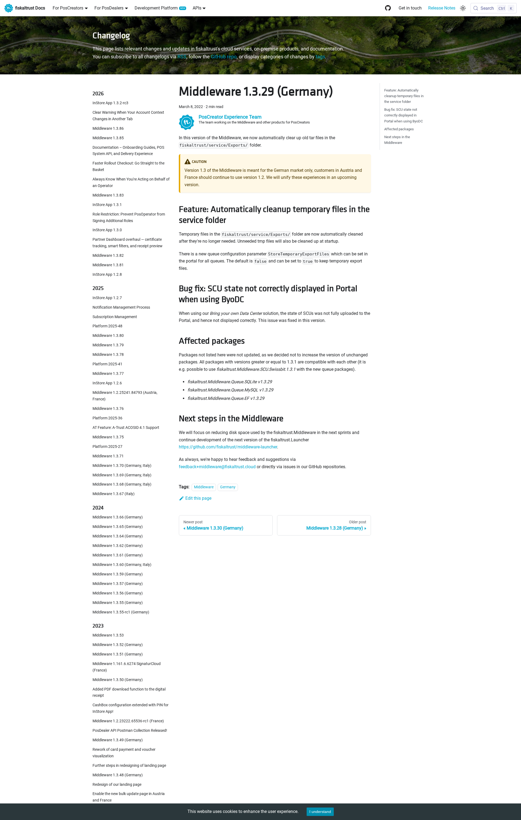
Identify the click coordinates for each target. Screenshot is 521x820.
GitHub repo (224, 56)
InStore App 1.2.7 (107, 297)
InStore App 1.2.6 (107, 383)
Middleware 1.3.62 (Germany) (118, 545)
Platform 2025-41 (107, 364)
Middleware (204, 487)
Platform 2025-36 (107, 418)
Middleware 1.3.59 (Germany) (118, 574)
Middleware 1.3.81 (108, 265)
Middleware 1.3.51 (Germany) (118, 654)
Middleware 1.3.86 (108, 128)
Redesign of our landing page (117, 784)
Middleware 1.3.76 (108, 408)
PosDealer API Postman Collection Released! (130, 730)
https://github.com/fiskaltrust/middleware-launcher (228, 446)
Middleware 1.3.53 (108, 635)
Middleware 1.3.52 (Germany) (118, 644)
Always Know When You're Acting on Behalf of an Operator (131, 182)
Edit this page (198, 498)
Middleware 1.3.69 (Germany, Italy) (122, 475)
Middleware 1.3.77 (108, 373)
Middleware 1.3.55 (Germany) (118, 602)
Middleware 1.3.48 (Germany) (118, 774)
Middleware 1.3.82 (108, 255)
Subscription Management (115, 316)
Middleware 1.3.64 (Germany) (118, 536)
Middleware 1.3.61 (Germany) (118, 555)
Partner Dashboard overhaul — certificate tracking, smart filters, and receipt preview (128, 242)
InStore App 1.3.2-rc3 (110, 103)
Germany (228, 487)
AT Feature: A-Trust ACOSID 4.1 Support (126, 427)
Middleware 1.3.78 (108, 354)
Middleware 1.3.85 (108, 137)
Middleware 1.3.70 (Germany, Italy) (122, 465)
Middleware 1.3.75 (108, 437)
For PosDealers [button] (108, 8)
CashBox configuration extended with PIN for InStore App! (131, 708)
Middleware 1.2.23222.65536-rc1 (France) (128, 721)
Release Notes (441, 8)
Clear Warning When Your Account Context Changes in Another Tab (128, 115)
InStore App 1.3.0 (107, 230)
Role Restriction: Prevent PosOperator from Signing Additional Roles (129, 217)
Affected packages (399, 129)
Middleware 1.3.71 (108, 456)
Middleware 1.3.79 (108, 345)
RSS (181, 56)
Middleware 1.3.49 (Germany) (118, 740)
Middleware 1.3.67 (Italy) (114, 494)
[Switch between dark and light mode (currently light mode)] (463, 8)
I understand (320, 811)
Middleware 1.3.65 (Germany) (118, 526)
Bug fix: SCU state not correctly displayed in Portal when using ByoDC (403, 115)
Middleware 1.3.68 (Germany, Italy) (122, 484)
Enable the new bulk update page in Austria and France (129, 797)
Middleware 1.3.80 (108, 335)
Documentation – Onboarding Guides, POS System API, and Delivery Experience (128, 150)
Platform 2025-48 (107, 326)
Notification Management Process (121, 307)
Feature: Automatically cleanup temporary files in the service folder (404, 96)
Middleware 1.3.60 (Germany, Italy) (122, 564)
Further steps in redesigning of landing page (129, 765)
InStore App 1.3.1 (107, 204)
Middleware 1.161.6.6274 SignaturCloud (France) (127, 667)
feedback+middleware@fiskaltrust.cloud (217, 466)
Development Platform (156, 8)
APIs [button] (197, 8)
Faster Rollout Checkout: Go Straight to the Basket (128, 166)
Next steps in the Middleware (397, 140)
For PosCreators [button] (68, 8)
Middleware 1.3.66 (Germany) (118, 517)
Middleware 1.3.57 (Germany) (118, 583)
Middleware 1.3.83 (108, 195)
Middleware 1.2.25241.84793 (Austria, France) (125, 395)
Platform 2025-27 (107, 446)
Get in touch (410, 8)
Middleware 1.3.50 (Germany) (118, 679)
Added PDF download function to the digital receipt (129, 692)
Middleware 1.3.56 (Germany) (118, 593)
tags (320, 56)
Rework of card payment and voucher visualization (124, 752)
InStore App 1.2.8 (107, 274)
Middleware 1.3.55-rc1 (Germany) (121, 612)
